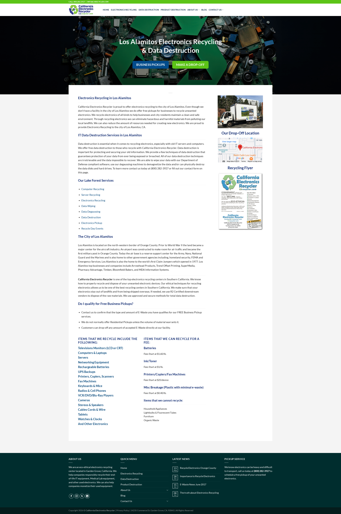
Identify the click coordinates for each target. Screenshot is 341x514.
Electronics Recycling (124, 10)
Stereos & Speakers (90, 405)
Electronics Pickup (91, 222)
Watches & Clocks (90, 419)
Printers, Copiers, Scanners (96, 376)
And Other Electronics (93, 424)
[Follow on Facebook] (71, 496)
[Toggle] (167, 490)
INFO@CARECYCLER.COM (97, 2)
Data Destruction (149, 10)
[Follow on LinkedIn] (87, 496)
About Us (192, 10)
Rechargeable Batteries (93, 367)
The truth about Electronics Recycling (199, 492)
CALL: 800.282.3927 (77, 2)
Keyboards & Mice (90, 386)
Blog (204, 10)
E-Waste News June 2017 (193, 484)
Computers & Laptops (92, 353)
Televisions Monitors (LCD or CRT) (100, 348)
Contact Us (215, 10)
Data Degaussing (90, 211)
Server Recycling (90, 194)
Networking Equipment (93, 362)
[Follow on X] (82, 496)
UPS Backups (86, 372)
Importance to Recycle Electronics (197, 476)
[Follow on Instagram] (76, 496)
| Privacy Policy (122, 510)
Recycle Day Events (92, 228)
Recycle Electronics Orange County (198, 468)
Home (106, 10)
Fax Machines (87, 381)
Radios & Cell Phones (92, 390)
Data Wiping (88, 205)
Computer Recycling (92, 189)
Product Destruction (173, 10)
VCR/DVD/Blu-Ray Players (95, 395)
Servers (83, 357)
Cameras (84, 400)
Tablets (83, 414)
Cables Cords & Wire (91, 409)
